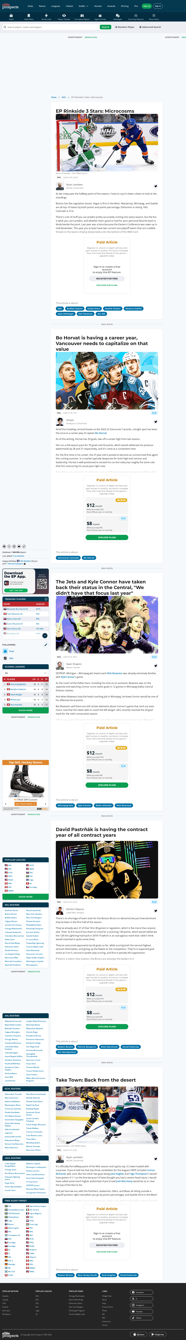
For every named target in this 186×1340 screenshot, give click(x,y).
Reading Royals (32, 1108)
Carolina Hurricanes (13, 925)
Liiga (31, 880)
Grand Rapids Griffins (14, 1056)
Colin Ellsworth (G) (14, 614)
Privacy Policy (107, 1307)
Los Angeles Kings (12, 954)
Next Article (107, 324)
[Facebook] (4, 546)
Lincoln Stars (10, 1190)
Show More (26, 710)
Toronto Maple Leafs (34, 946)
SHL (31, 876)
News (54, 97)
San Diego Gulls (32, 1046)
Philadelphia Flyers (34, 925)
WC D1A (11, 1271)
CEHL (31, 1220)
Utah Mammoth (33, 950)
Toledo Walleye (32, 1128)
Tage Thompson (138, 1173)
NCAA (10, 880)
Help (104, 1303)
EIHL (31, 1217)
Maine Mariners (11, 1147)
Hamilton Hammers (13, 1060)
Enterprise (106, 1321)
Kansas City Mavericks (14, 1144)
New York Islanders (34, 914)
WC (9, 1268)
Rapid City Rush (32, 1105)
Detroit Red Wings (12, 943)
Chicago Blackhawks (13, 928)
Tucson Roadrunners (35, 1071)
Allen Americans (11, 1098)
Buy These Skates (24, 803)
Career (105, 1325)
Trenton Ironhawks (34, 1132)
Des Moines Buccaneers (15, 1173)
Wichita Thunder (33, 1146)
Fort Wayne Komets (13, 1116)
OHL (38, 614)
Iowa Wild (9, 1077)
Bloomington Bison (13, 1105)
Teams (42, 6)
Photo (104, 1310)
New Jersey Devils (33, 910)
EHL (9, 1231)
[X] (9, 546)
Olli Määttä (25, 561)
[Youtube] (19, 546)
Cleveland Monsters (13, 1043)
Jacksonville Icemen (13, 1136)
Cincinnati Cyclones (13, 1108)
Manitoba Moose (33, 1025)
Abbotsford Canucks (13, 1021)
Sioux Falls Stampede (35, 1178)
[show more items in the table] (45, 635)
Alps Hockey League (37, 1206)
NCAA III (32, 1250)
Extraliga (33, 887)
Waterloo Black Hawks (35, 1189)
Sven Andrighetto (18, 684)
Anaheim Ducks (11, 910)
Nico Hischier (16, 704)
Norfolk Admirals (33, 1098)
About (104, 1299)
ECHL (38, 609)
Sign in (158, 6)
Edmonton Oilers (12, 946)
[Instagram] (14, 546)
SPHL (10, 876)
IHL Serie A (34, 1210)
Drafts (82, 6)
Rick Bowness (114, 673)
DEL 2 (10, 1260)
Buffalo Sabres (11, 917)
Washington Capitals (34, 961)
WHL (10, 883)
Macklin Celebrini (18, 689)
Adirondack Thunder (13, 1094)
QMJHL (11, 891)
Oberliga (11, 1264)
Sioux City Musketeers (35, 1174)
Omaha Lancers (32, 1171)
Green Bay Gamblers (13, 1186)
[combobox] (57, 27)
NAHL (31, 869)
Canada (5, 1299)
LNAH (31, 1253)
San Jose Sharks (33, 932)
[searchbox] (57, 27)
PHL (31, 1228)
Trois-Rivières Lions (34, 1135)
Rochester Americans (35, 1039)
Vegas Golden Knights (35, 957)
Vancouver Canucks (34, 954)
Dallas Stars (10, 939)
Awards (111, 6)
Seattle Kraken (32, 936)
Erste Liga (33, 1224)
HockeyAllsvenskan (16, 1210)
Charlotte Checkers (13, 1035)
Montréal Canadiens (13, 961)
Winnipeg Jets (32, 965)
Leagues (55, 6)
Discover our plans (106, 285)
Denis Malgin (16, 694)
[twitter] (155, 186)
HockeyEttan (13, 1217)
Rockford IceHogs (33, 1043)
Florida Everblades (12, 1112)
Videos (69, 6)
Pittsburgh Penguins (34, 928)
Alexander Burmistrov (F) (17, 609)
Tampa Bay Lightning (35, 943)
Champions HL (14, 1235)
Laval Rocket (10, 1080)
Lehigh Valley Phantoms (36, 1021)
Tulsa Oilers (31, 1139)
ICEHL (10, 1275)
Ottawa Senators (33, 921)
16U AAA (39, 628)
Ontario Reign (32, 1032)
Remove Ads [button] (91, 37)
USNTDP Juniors (33, 1185)
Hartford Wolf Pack (12, 1063)
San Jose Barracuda (34, 1050)
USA (4, 1303)
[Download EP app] (25, 581)
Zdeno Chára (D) (14, 619)
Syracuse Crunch (33, 1060)
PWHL (31, 1271)
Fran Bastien (18, 556)
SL (9, 1253)
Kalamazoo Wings (12, 1140)
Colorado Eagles (11, 1052)
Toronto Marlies (32, 1067)
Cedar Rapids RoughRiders (10, 1164)
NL (30, 883)
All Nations (6, 1314)
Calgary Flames (11, 921)
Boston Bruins (11, 914)
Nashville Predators (13, 965)
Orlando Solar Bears (34, 1101)
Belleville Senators (12, 1028)
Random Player (126, 27)
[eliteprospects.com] (10, 6)
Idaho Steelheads (12, 1129)
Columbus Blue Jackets (14, 936)
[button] (154, 17)
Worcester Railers (33, 1150)
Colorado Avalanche (13, 932)
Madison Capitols (33, 1163)
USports (32, 1257)
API (103, 1314)
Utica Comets (31, 1074)
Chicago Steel (10, 1169)
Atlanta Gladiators (12, 1101)
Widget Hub (106, 1296)
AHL (38, 624)
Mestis (11, 1224)
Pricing (125, 6)
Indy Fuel (8, 1133)
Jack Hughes (117, 1173)
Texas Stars (31, 1063)
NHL (38, 619)
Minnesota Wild (11, 957)
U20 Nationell (13, 1213)
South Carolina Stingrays (32, 1119)
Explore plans (107, 537)
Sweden (5, 1296)
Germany (6, 1310)
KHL (31, 872)
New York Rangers (34, 917)
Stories (98, 6)
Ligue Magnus (35, 1213)
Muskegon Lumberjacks (36, 1167)
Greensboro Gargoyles (14, 1119)
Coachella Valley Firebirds (11, 1047)
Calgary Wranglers (12, 1032)
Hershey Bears (11, 1073)
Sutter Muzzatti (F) (15, 624)
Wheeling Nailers (33, 1143)
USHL (31, 865)
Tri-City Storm (32, 1181)
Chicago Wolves (11, 1039)
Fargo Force (9, 1183)
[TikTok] (24, 546)
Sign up (146, 6)
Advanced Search (151, 27)
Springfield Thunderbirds (31, 1055)
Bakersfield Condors (13, 1025)
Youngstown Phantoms (36, 1192)
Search (105, 27)
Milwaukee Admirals (34, 1028)
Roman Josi (15, 699)
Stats (30, 6)
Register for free (107, 278)
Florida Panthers (11, 950)
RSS (103, 1318)
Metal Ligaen (13, 1228)
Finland (5, 1307)
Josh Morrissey (124, 1181)
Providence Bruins (33, 1035)
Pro (136, 6)
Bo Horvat (101, 433)
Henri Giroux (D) (14, 628)
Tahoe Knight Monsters (36, 1124)
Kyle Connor (68, 677)
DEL (9, 1257)
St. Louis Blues (32, 939)
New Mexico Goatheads (36, 1094)
